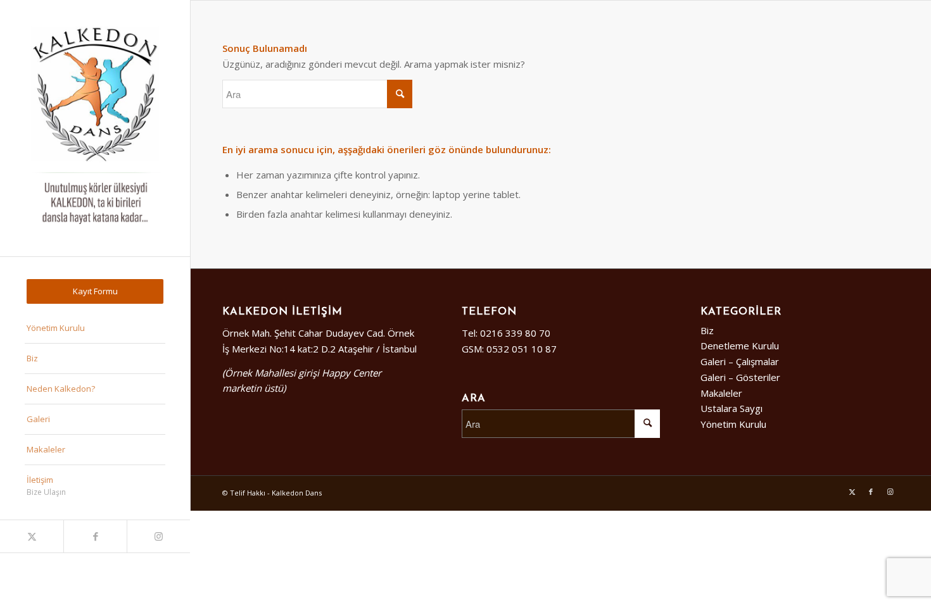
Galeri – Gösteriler (740, 377)
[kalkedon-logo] (95, 128)
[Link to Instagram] (158, 536)
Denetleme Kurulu (739, 345)
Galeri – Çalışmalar (739, 361)
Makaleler (721, 393)
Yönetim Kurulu (733, 424)
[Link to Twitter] (31, 536)
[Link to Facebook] (95, 536)
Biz (707, 330)
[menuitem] (95, 291)
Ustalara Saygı (731, 408)
